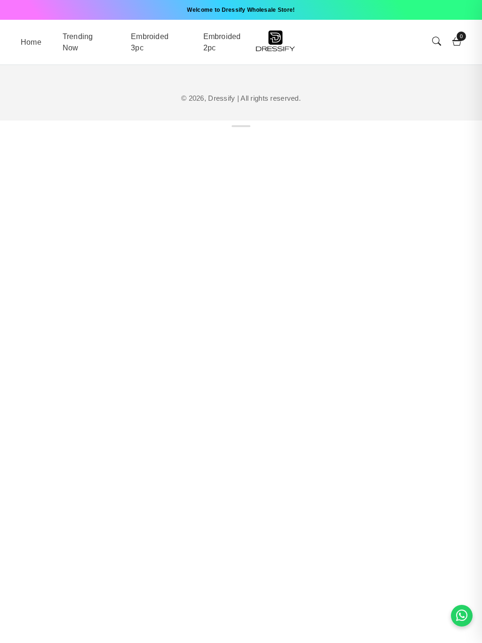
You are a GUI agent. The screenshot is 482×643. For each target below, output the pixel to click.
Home (31, 42)
